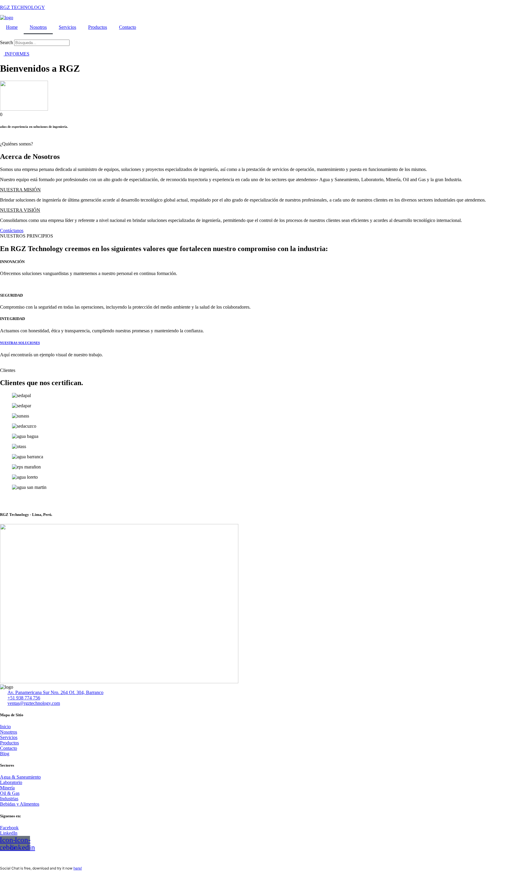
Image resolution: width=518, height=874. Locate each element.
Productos (97, 27)
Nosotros (38, 27)
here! (77, 868)
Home (12, 27)
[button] (259, 37)
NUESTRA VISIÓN (20, 210)
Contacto (127, 27)
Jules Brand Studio (45, 858)
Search (6, 42)
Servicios (67, 27)
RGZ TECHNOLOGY (22, 7)
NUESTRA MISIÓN (20, 189)
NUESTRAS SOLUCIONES (20, 343)
